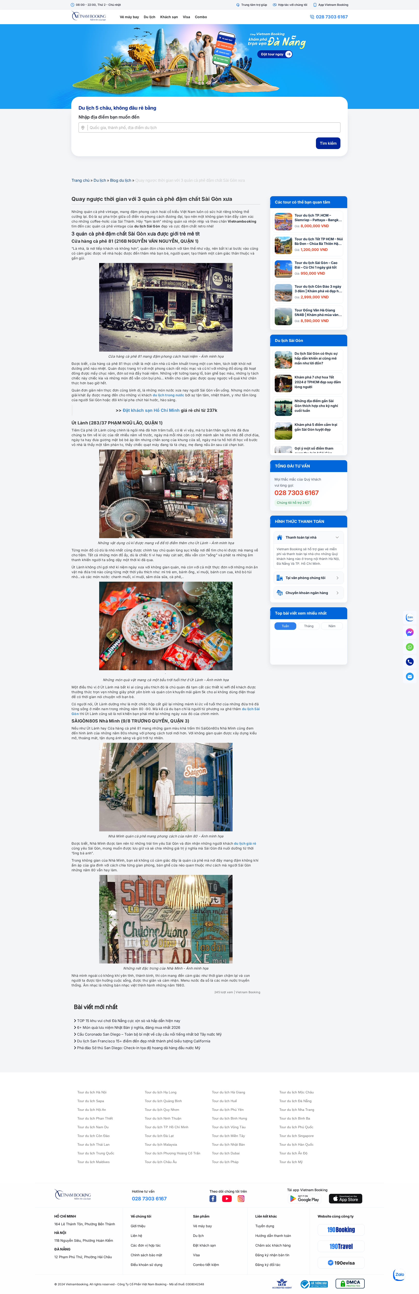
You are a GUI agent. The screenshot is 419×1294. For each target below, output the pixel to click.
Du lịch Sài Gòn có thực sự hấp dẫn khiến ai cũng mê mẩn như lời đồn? (316, 358)
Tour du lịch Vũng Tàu (229, 1127)
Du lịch (149, 17)
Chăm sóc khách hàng (273, 1245)
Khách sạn (169, 17)
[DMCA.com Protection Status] (350, 1284)
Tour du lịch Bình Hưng (229, 1118)
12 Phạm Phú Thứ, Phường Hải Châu (83, 1257)
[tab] (309, 537)
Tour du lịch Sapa (90, 1101)
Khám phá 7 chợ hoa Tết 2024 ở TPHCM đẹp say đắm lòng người (318, 382)
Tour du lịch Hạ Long (161, 1092)
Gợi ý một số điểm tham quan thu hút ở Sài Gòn (314, 450)
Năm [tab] (332, 626)
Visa (186, 17)
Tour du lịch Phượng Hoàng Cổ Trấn (172, 1153)
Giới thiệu (138, 1226)
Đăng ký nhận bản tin (272, 1255)
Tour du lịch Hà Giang (228, 1092)
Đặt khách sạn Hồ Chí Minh (151, 410)
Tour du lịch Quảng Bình (163, 1101)
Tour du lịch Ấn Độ (293, 1153)
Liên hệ (136, 1236)
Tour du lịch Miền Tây (228, 1136)
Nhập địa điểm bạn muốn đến (109, 117)
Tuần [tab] (285, 626)
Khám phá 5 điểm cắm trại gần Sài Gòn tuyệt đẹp (316, 426)
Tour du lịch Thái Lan (93, 1144)
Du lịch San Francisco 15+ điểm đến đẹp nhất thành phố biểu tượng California (143, 1041)
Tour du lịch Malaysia (161, 1144)
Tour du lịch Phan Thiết (95, 1118)
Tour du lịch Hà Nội (91, 1092)
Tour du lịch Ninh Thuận (163, 1118)
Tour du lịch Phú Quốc (296, 1127)
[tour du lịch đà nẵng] (209, 66)
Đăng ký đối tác (268, 1265)
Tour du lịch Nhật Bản (228, 1144)
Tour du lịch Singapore (296, 1136)
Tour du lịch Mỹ (291, 1162)
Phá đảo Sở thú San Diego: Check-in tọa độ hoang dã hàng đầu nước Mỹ (138, 1048)
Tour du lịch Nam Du (93, 1127)
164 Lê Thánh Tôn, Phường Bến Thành (84, 1224)
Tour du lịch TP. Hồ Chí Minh (166, 1127)
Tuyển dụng (264, 1226)
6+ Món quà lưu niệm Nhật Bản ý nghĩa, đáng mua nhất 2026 (128, 1027)
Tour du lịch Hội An (91, 1110)
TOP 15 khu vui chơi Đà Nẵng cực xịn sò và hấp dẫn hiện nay (128, 1020)
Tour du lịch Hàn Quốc (296, 1144)
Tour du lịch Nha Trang (296, 1110)
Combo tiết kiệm (206, 1265)
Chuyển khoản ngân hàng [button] (307, 593)
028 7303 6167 (332, 16)
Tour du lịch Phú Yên (228, 1110)
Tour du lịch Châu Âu (161, 1162)
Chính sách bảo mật (146, 1255)
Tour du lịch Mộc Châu (296, 1092)
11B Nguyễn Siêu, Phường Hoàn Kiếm (83, 1240)
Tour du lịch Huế (224, 1101)
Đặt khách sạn (204, 1245)
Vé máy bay (129, 17)
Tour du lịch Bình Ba (294, 1118)
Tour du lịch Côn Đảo (93, 1136)
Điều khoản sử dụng (146, 1265)
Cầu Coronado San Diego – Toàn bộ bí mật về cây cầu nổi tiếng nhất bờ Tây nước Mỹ (149, 1034)
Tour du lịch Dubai (226, 1153)
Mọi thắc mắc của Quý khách (297, 479)
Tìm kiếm (328, 143)
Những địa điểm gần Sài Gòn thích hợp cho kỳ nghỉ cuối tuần (316, 406)
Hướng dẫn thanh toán (273, 1236)
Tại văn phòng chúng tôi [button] (305, 578)
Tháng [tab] (309, 626)
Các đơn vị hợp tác (146, 1245)
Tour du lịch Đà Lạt (159, 1136)
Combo (201, 17)
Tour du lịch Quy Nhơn (162, 1110)
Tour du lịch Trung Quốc (95, 1153)
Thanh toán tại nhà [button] (301, 537)
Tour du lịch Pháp (225, 1162)
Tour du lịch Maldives (93, 1162)
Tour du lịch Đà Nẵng (295, 1101)
